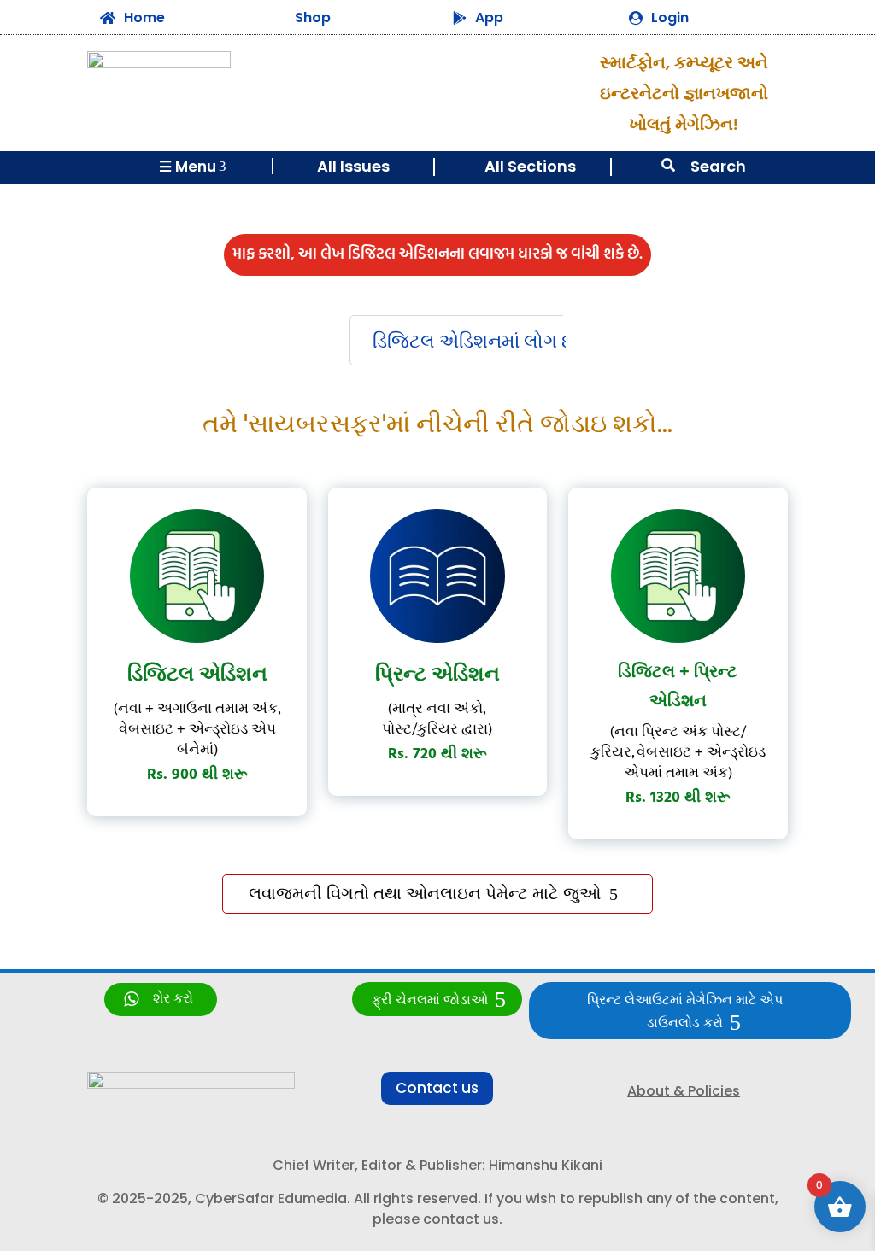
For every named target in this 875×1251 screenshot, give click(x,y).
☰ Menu (192, 166)
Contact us (437, 1088)
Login (670, 17)
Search (718, 166)
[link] (160, 999)
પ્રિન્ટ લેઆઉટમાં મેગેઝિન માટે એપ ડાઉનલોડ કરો (685, 1012)
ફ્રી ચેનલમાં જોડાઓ (430, 1000)
